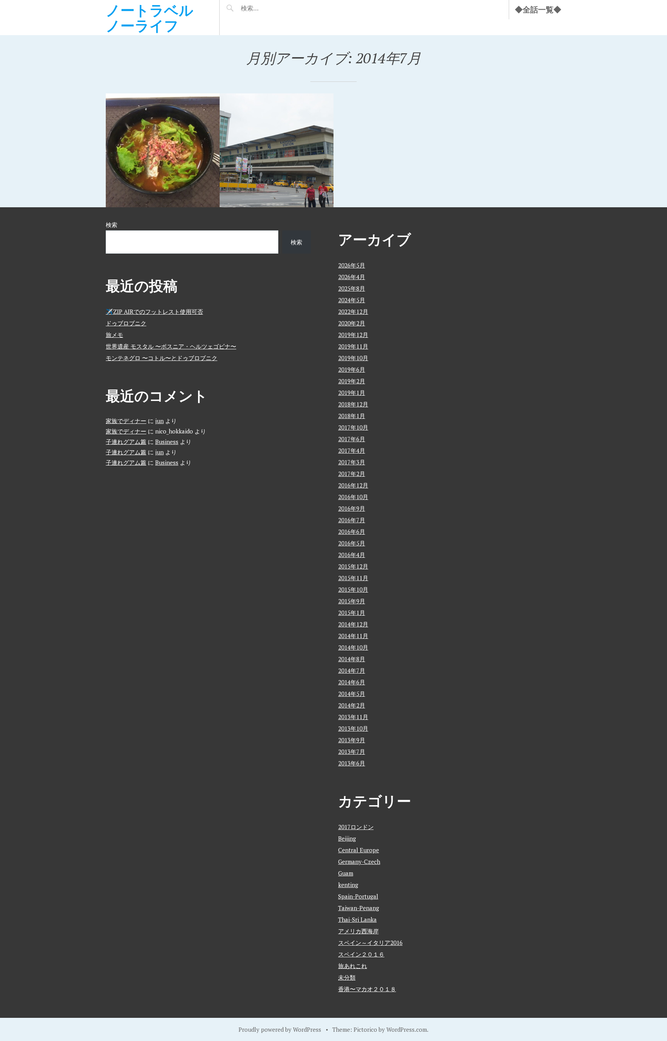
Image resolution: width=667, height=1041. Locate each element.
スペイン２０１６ (361, 954)
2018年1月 (351, 416)
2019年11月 (353, 346)
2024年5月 (351, 300)
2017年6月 (351, 439)
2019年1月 (351, 392)
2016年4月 (351, 555)
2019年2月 (351, 381)
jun (159, 421)
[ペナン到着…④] (277, 150)
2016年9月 (351, 508)
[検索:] (272, 8)
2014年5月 (351, 693)
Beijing (347, 838)
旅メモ (114, 335)
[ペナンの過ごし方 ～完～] (163, 150)
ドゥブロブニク (126, 323)
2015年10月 (353, 589)
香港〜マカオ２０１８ (367, 989)
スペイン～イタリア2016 (370, 942)
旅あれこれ (352, 966)
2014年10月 (353, 647)
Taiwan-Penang (358, 908)
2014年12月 (353, 624)
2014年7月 (351, 670)
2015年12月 (353, 566)
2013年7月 (351, 751)
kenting (348, 885)
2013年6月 (351, 763)
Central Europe (358, 850)
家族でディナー (126, 421)
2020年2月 (351, 323)
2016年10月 (353, 497)
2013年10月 (353, 728)
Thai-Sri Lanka (357, 919)
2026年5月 (351, 265)
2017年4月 (351, 450)
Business (166, 441)
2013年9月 (351, 740)
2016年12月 (353, 485)
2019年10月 (353, 358)
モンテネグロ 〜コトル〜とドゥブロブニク (161, 358)
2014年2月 (351, 705)
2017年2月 (351, 473)
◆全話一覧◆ (538, 9)
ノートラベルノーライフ (149, 17)
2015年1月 (351, 612)
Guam (345, 873)
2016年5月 (351, 543)
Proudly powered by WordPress (280, 1029)
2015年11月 (353, 578)
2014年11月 (353, 636)
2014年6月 (351, 682)
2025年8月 (351, 288)
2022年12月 (353, 311)
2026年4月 (351, 277)
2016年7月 (351, 520)
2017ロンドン (356, 827)
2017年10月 (353, 427)
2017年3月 (351, 462)
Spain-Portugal (358, 896)
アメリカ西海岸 (358, 931)
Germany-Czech (359, 861)
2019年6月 (351, 369)
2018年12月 (353, 404)
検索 (111, 225)
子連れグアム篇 (126, 441)
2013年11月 (353, 717)
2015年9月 (351, 601)
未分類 (347, 977)
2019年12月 (353, 335)
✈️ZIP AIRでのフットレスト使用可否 (154, 311)
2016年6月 (351, 531)
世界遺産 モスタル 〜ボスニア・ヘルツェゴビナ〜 (171, 346)
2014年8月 (351, 659)
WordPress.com (406, 1029)
